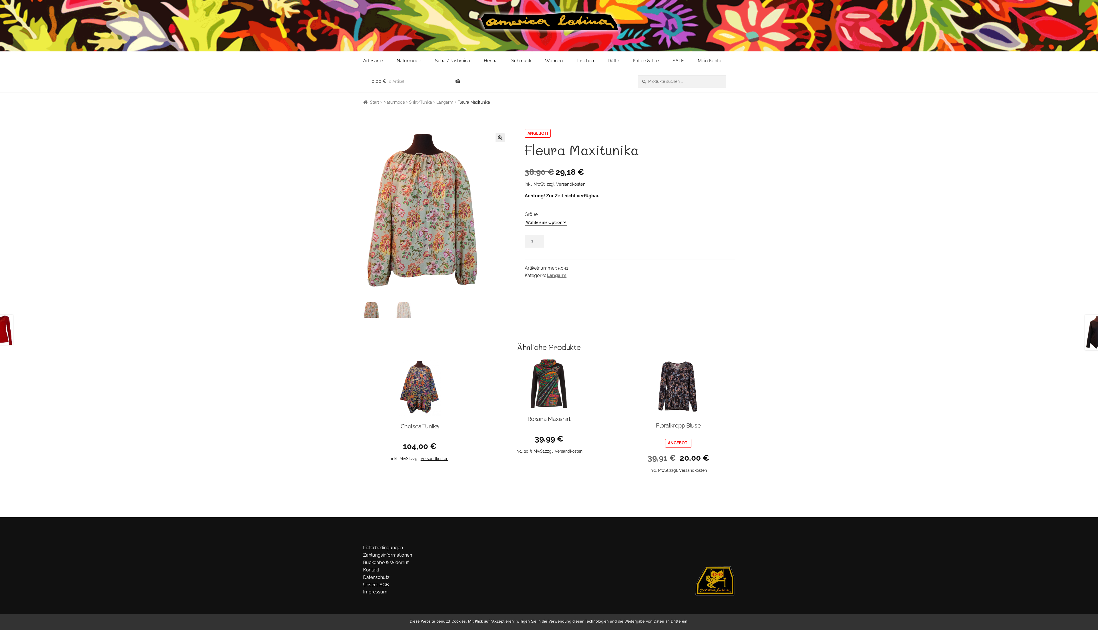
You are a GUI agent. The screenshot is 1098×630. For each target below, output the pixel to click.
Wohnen (554, 60)
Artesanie (373, 60)
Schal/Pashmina (452, 60)
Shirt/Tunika (420, 102)
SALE (678, 60)
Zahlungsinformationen (387, 555)
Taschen (585, 60)
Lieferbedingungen (383, 547)
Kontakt (371, 570)
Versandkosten (571, 184)
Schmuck (521, 60)
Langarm (444, 102)
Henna (491, 60)
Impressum (375, 592)
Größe (531, 214)
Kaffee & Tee (646, 60)
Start (374, 102)
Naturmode (409, 60)
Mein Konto (709, 60)
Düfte (613, 60)
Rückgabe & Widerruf (386, 562)
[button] (500, 137)
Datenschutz (376, 577)
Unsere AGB (376, 584)
